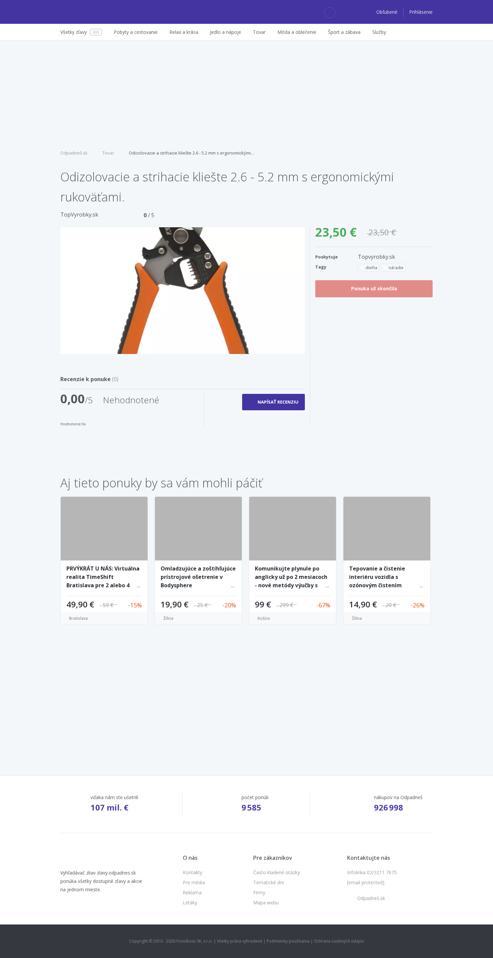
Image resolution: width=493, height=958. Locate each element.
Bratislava (78, 618)
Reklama (192, 892)
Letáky (190, 902)
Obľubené (387, 12)
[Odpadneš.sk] (86, 12)
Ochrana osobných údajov (339, 941)
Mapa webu (266, 902)
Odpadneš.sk (74, 153)
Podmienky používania (288, 941)
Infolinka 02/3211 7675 (372, 872)
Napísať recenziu (278, 402)
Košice (264, 618)
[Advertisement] (246, 94)
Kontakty (192, 872)
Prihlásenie (421, 12)
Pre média (194, 882)
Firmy (259, 892)
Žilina (168, 618)
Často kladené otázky (276, 872)
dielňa (371, 268)
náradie (396, 268)
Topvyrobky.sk (376, 256)
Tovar (108, 153)
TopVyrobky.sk (79, 214)
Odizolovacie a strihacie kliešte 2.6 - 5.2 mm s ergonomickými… (192, 153)
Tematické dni (268, 882)
